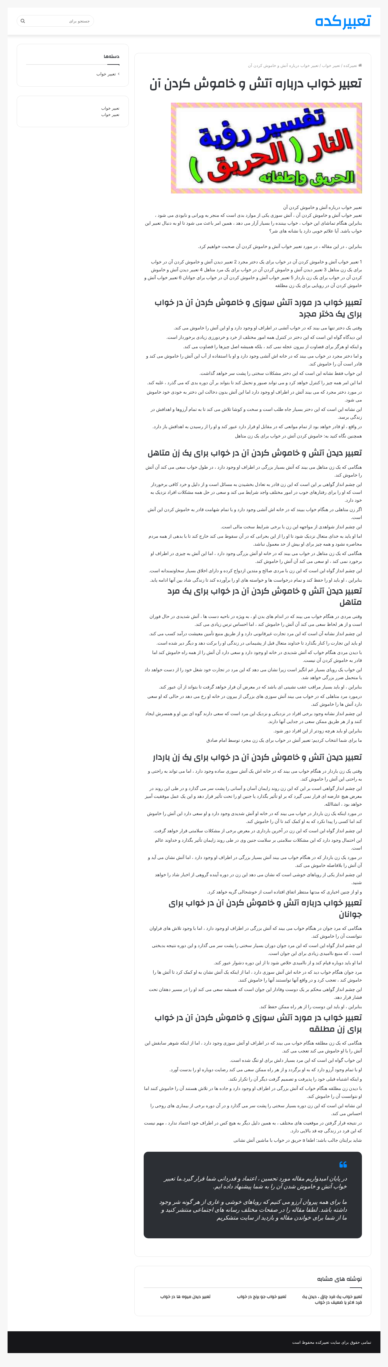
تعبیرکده (350, 65)
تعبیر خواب (110, 108)
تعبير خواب (331, 65)
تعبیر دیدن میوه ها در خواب (185, 1297)
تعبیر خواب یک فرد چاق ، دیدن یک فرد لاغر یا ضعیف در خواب (332, 1299)
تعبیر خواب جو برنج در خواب (261, 1297)
